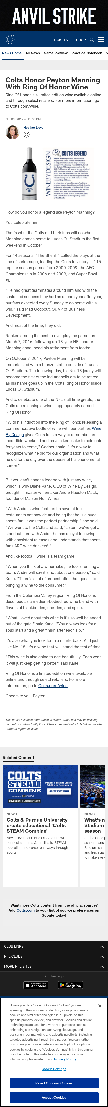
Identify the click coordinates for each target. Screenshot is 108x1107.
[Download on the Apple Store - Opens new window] (36, 985)
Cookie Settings (54, 1069)
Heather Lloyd (33, 127)
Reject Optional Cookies (54, 1083)
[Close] (99, 1005)
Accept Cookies (54, 1097)
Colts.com (26, 910)
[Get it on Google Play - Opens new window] (70, 987)
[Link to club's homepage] (10, 37)
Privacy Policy (65, 1059)
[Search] (92, 39)
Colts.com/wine (53, 685)
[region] (54, 1052)
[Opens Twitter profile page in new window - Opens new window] (27, 135)
